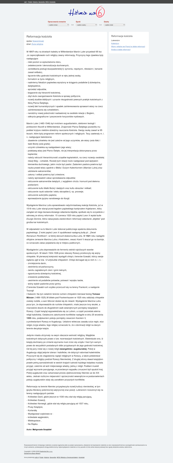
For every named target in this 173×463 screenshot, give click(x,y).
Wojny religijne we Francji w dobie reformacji (128, 46)
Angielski (52, 2)
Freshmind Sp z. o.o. (46, 451)
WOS (47, 2)
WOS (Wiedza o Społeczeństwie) (67, 457)
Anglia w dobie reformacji (120, 49)
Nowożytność (38, 41)
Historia (35, 2)
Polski (30, 2)
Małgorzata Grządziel (42, 429)
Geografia (41, 2)
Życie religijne (37, 44)
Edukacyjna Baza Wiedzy (32, 453)
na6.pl (37, 457)
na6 (25, 2)
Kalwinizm (115, 43)
